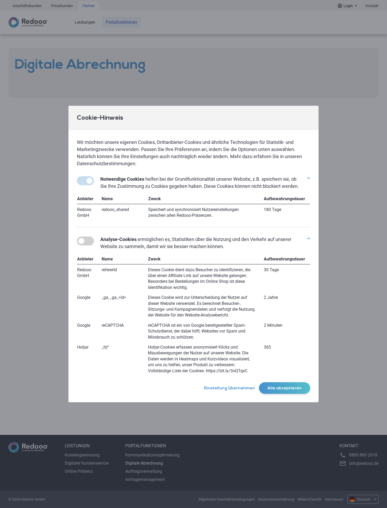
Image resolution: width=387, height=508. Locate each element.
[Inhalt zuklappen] (308, 178)
